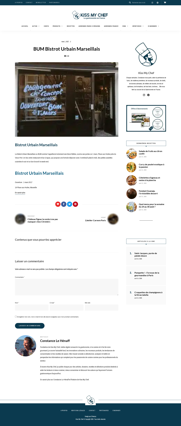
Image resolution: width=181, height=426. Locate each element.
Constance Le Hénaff (55, 341)
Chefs (46, 26)
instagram (152, 2)
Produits (56, 26)
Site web (87, 302)
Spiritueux (137, 26)
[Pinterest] (75, 204)
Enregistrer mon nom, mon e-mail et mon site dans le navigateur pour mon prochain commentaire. (48, 316)
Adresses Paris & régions (89, 26)
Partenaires (54, 2)
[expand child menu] (30, 30)
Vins (124, 26)
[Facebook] (63, 204)
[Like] (58, 204)
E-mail (52, 302)
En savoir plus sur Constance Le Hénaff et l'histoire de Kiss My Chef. (64, 379)
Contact (29, 2)
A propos (19, 2)
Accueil (25, 26)
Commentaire (20, 277)
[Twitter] (69, 204)
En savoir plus (20, 193)
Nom (17, 302)
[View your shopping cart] (165, 2)
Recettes (71, 26)
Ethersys (93, 416)
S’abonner (152, 26)
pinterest (157, 2)
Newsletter (41, 2)
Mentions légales (78, 410)
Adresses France (111, 26)
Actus (34, 26)
